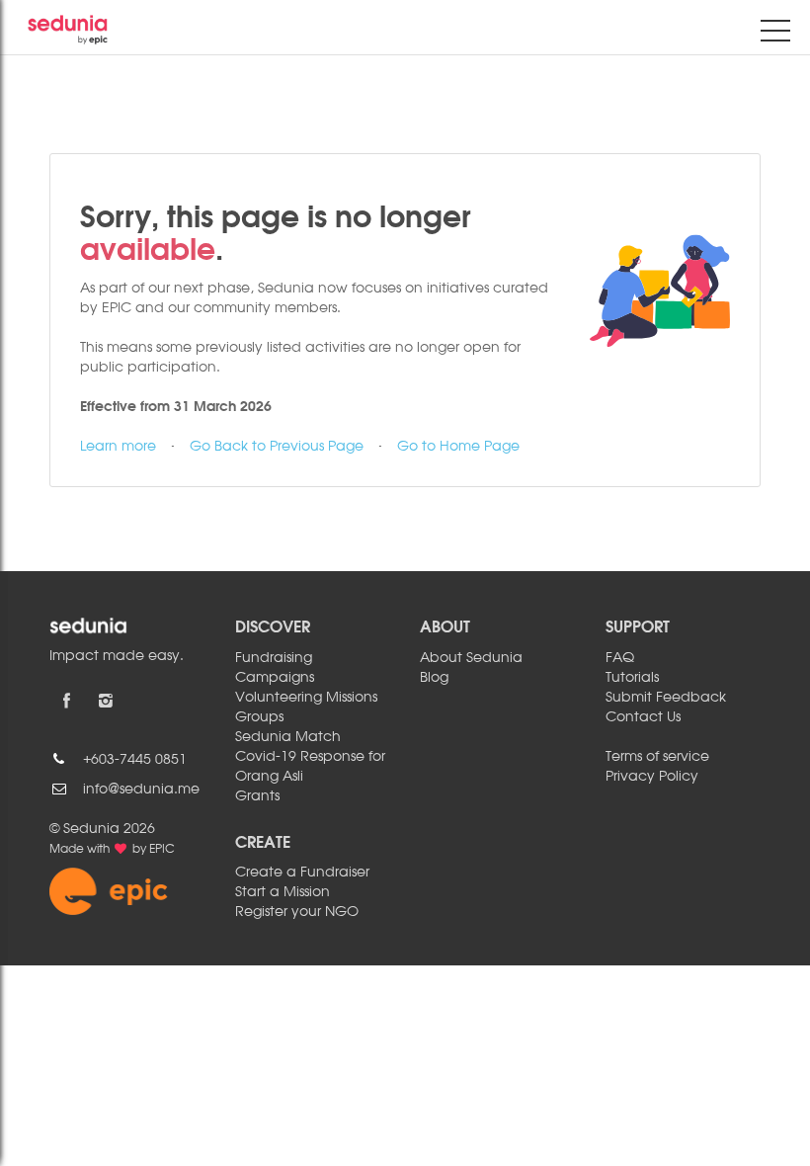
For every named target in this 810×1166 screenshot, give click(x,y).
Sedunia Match (288, 737)
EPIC (162, 850)
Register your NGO (297, 912)
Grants (257, 796)
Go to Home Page (458, 447)
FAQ (620, 658)
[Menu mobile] (775, 34)
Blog (434, 678)
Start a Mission (282, 892)
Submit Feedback (666, 698)
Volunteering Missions (306, 698)
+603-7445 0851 (135, 760)
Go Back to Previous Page (277, 447)
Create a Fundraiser (302, 872)
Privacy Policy (652, 777)
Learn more (118, 447)
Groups (259, 717)
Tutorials (632, 678)
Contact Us (643, 717)
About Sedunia (471, 658)
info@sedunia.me (141, 789)
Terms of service (657, 757)
